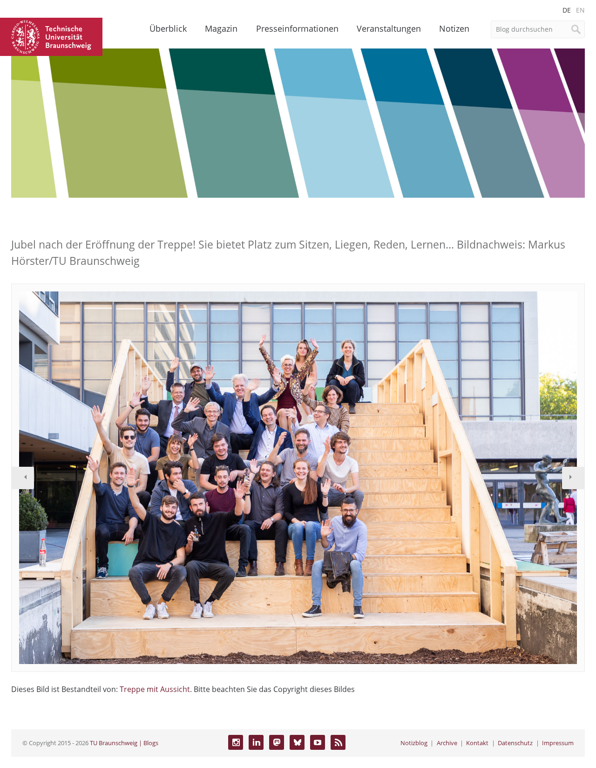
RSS (338, 742)
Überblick (168, 28)
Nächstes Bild (573, 478)
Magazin (221, 28)
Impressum (558, 743)
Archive (447, 743)
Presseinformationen (297, 28)
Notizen (454, 28)
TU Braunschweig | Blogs (124, 743)
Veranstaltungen (389, 28)
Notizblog (413, 743)
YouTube (317, 742)
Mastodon (276, 742)
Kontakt (477, 743)
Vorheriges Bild (23, 478)
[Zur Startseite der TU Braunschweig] (51, 36)
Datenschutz (515, 743)
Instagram (235, 742)
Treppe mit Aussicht (155, 689)
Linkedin (256, 742)
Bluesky (297, 742)
